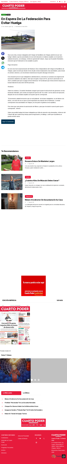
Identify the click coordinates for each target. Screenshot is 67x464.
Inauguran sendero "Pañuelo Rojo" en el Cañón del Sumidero (23, 410)
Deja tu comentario (8, 121)
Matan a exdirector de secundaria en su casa (44, 200)
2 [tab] (32, 349)
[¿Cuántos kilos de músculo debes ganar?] (11, 182)
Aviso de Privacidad (23, 436)
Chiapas (4, 14)
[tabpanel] (33, 328)
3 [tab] (35, 349)
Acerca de (4, 445)
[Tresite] (57, 456)
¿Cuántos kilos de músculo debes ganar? (42, 180)
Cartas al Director (22, 438)
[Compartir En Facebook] (2, 55)
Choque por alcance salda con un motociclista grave (21, 406)
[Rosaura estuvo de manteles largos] (11, 163)
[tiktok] (65, 1)
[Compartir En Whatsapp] (2, 64)
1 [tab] (28, 349)
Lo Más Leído (7, 393)
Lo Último (26, 393)
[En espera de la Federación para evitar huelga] (33, 40)
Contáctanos (4, 437)
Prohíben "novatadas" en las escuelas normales (20, 402)
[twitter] (62, 1)
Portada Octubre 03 (5, 351)
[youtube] (59, 1)
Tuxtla (8, 14)
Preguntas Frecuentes (7, 447)
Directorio (4, 453)
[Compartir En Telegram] (2, 68)
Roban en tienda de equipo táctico (16, 413)
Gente (28, 158)
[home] (13, 6)
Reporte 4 (29, 196)
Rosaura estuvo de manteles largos (39, 161)
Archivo (3, 450)
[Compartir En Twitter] (2, 59)
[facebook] (57, 1)
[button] (33, 325)
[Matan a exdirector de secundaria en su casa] (11, 201)
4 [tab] (39, 349)
